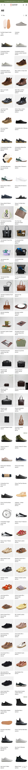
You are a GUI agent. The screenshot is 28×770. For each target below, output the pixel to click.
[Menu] (1, 5)
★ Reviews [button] (26, 386)
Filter (4, 15)
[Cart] (26, 4)
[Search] (4, 4)
